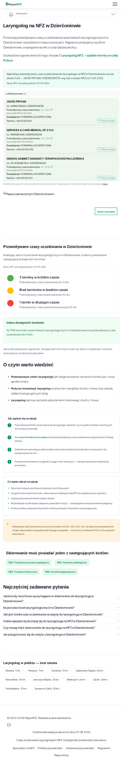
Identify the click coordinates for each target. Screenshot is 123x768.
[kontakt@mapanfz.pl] (61, 725)
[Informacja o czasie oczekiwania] (51, 110)
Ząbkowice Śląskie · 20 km (89, 670)
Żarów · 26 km (100, 679)
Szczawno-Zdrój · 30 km (47, 688)
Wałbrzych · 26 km (76, 679)
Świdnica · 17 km (60, 670)
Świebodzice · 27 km (16, 688)
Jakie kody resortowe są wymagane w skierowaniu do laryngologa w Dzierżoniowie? (48, 598)
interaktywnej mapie (35, 437)
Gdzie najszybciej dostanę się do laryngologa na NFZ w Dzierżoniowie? (49, 621)
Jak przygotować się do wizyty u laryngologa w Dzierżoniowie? (44, 634)
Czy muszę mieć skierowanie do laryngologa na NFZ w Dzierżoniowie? (49, 627)
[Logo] (14, 4)
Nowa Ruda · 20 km (15, 679)
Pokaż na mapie (108, 120)
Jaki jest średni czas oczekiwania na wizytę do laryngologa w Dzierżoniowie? (53, 614)
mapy (105, 184)
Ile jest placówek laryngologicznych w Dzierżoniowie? (38, 607)
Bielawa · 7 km (13, 670)
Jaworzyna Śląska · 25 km (46, 679)
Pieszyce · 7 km (36, 670)
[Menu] (115, 4)
